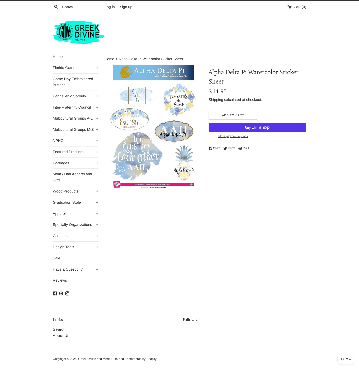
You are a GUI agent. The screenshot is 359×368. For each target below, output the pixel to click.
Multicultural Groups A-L (75, 118)
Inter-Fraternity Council (75, 107)
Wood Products (75, 191)
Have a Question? (75, 269)
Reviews (60, 280)
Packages (75, 163)
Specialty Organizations (75, 225)
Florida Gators (75, 68)
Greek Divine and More (94, 359)
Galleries (75, 236)
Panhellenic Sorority (75, 96)
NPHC (75, 141)
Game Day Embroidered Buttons (73, 82)
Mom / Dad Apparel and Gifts (72, 177)
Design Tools (75, 247)
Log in (110, 7)
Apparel (75, 214)
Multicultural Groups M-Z (75, 129)
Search (59, 329)
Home (58, 57)
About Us (61, 335)
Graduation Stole (75, 202)
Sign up (126, 7)
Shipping (216, 100)
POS (114, 359)
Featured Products (75, 152)
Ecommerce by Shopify (141, 359)
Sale (56, 258)
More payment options (233, 136)
